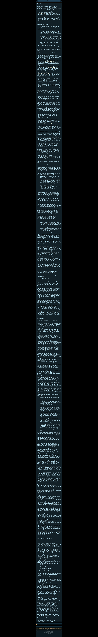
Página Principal (41, 627)
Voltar (38, 624)
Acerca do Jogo (51, 629)
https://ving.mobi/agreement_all (44, 123)
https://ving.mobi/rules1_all (50, 61)
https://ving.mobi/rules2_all (53, 67)
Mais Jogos (49, 633)
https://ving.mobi (41, 13)
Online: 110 (45, 629)
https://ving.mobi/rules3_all (43, 73)
